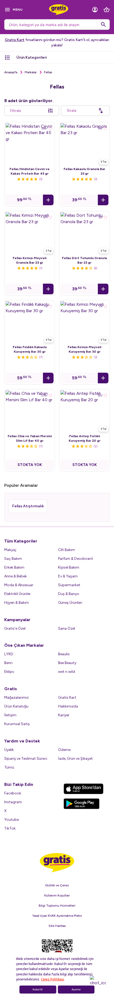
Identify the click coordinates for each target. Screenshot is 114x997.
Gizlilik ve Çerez (57, 885)
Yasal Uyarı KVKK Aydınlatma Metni (57, 916)
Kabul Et (38, 989)
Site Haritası (57, 926)
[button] (48, 200)
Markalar (31, 72)
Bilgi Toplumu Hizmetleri (57, 905)
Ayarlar (76, 989)
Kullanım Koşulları (57, 895)
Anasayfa (10, 72)
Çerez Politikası (52, 979)
